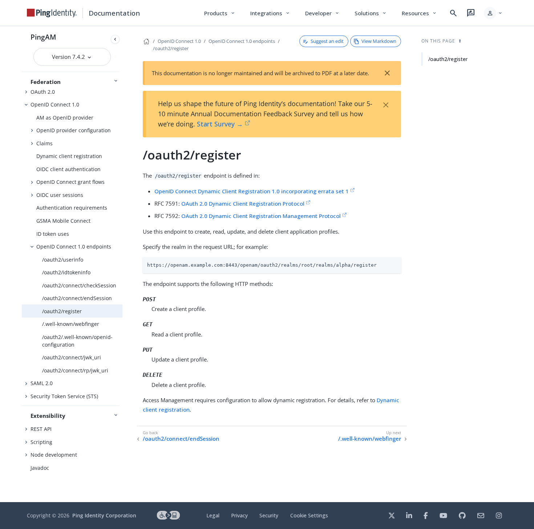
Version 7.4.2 (69, 56)
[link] (52, 13)
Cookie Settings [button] (309, 515)
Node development (54, 454)
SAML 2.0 (42, 383)
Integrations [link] (270, 13)
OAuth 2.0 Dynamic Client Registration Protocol (242, 203)
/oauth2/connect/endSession (77, 298)
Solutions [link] (371, 13)
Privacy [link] (239, 515)
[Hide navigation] (115, 39)
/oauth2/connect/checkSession (79, 285)
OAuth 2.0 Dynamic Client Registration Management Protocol (261, 215)
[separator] (122, 264)
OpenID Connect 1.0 (55, 104)
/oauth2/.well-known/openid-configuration (77, 341)
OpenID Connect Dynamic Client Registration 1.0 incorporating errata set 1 (251, 191)
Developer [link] (322, 13)
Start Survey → (220, 124)
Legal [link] (212, 515)
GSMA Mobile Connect (63, 220)
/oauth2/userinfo (62, 259)
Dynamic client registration (69, 156)
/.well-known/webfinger (70, 323)
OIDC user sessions (59, 194)
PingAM (43, 36)
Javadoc (40, 467)
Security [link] (268, 515)
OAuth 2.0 (43, 91)
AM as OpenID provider (64, 117)
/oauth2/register (62, 311)
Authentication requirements (71, 207)
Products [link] (220, 13)
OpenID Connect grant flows (70, 181)
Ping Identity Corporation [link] (104, 515)
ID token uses (52, 233)
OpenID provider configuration (73, 130)
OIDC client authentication (68, 169)
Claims (44, 143)
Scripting (41, 442)
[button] (493, 13)
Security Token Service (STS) (64, 396)
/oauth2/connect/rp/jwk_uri (75, 370)
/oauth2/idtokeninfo (66, 272)
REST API (41, 428)
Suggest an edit (327, 41)
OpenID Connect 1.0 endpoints (73, 246)
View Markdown (378, 41)
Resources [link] (419, 13)
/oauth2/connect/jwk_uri (71, 357)
